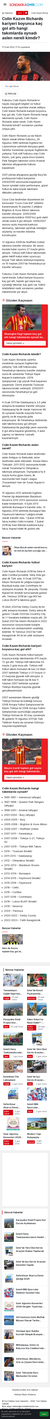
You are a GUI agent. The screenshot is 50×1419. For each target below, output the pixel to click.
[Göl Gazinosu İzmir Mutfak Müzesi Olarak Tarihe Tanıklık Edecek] (25, 1320)
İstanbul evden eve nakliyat (25, 1389)
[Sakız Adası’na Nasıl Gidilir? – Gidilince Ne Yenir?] (37, 1016)
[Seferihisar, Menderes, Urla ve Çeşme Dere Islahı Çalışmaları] (25, 1362)
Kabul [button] (44, 1414)
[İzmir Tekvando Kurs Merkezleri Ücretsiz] (25, 1376)
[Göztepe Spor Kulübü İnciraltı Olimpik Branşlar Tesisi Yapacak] (25, 1334)
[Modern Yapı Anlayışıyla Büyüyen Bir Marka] (37, 1131)
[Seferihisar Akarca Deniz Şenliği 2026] (13, 1101)
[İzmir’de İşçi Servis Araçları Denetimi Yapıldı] (37, 1072)
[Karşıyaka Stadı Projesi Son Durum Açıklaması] (13, 1016)
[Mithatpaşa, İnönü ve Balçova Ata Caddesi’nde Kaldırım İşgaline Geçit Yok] (25, 1348)
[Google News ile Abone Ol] (12, 86)
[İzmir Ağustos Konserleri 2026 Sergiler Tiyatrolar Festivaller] (13, 1131)
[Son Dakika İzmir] (26, 4)
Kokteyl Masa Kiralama (25, 1394)
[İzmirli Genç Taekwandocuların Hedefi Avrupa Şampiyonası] (13, 1045)
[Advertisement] (25, 1179)
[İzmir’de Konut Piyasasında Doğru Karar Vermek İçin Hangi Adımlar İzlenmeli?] (37, 987)
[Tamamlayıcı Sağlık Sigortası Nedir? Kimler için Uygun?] (13, 987)
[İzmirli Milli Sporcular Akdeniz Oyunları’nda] (37, 1101)
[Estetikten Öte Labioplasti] (13, 1072)
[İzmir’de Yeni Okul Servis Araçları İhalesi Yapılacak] (37, 1045)
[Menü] (5, 4)
